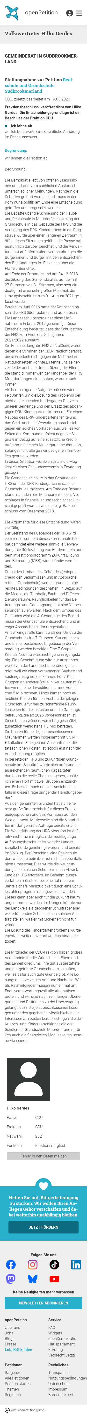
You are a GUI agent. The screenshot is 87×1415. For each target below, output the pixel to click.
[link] (79, 13)
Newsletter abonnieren (43, 1303)
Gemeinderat (21, 56)
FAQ (51, 1327)
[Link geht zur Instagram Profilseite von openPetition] (32, 1264)
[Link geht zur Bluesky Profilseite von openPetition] (32, 1278)
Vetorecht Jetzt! (61, 1355)
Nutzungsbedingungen (67, 1378)
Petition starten (18, 1383)
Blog (9, 1338)
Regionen (13, 1394)
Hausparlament (61, 1344)
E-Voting (55, 1349)
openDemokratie (62, 1338)
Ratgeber (12, 1372)
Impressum (57, 1389)
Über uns (12, 1327)
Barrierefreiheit (60, 1394)
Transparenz (59, 1372)
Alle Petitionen (17, 1378)
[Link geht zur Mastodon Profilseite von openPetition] (11, 1278)
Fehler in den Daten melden (44, 1156)
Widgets (55, 1333)
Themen (12, 1389)
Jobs (9, 1333)
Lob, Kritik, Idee (18, 1349)
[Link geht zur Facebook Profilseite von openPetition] (11, 1264)
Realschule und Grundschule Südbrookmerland (39, 85)
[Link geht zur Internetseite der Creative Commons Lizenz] (8, 1410)
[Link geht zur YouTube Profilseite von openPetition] (54, 1278)
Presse (10, 1344)
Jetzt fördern (43, 1227)
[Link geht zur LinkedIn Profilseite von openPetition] (76, 1264)
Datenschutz (59, 1383)
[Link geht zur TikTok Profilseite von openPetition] (54, 1264)
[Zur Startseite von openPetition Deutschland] (32, 12)
